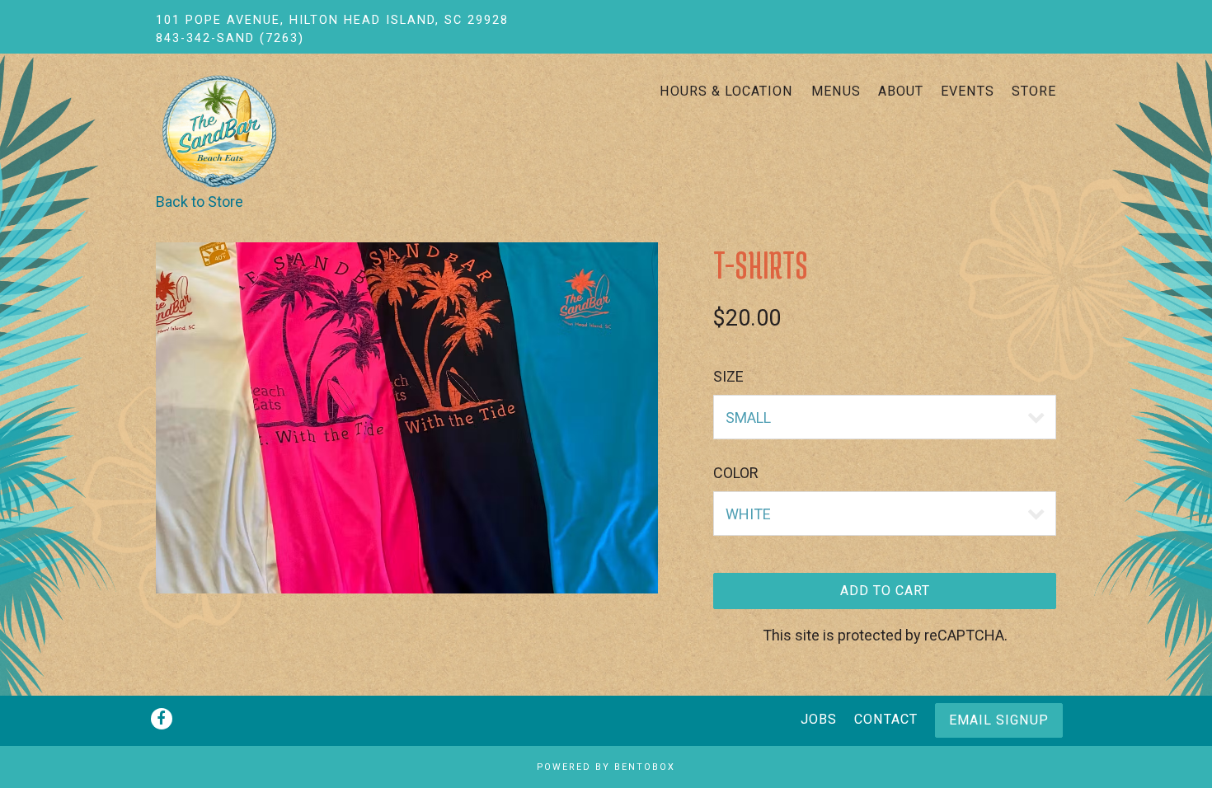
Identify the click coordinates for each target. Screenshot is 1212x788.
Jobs (819, 719)
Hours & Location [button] (726, 91)
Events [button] (967, 91)
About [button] (900, 91)
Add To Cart (885, 590)
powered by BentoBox (606, 767)
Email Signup (999, 720)
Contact (886, 719)
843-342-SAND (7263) (230, 38)
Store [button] (1034, 91)
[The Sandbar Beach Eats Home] (252, 131)
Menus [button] (836, 91)
